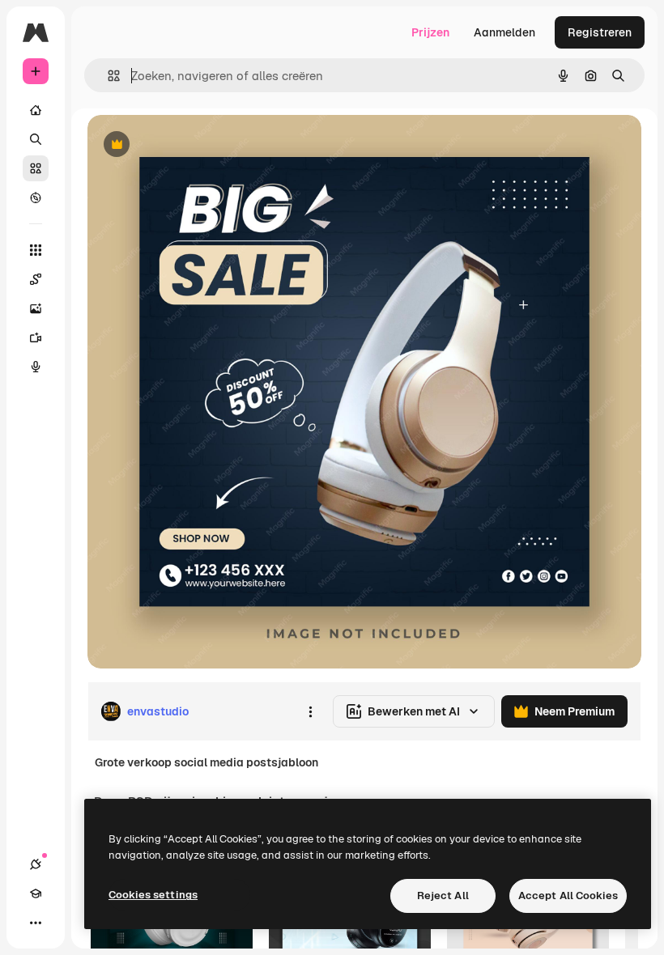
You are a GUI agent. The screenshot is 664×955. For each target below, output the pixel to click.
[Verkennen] (36, 197)
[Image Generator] (36, 308)
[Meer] (36, 923)
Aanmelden (504, 32)
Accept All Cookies (568, 895)
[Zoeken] (36, 139)
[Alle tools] (36, 250)
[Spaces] (36, 279)
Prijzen (430, 32)
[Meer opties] (310, 711)
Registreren (600, 32)
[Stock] (36, 168)
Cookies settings (153, 895)
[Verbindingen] (36, 864)
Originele (193, 145)
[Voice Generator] (36, 367)
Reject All (443, 895)
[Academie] (36, 893)
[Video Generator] (36, 337)
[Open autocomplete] (107, 76)
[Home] (36, 110)
